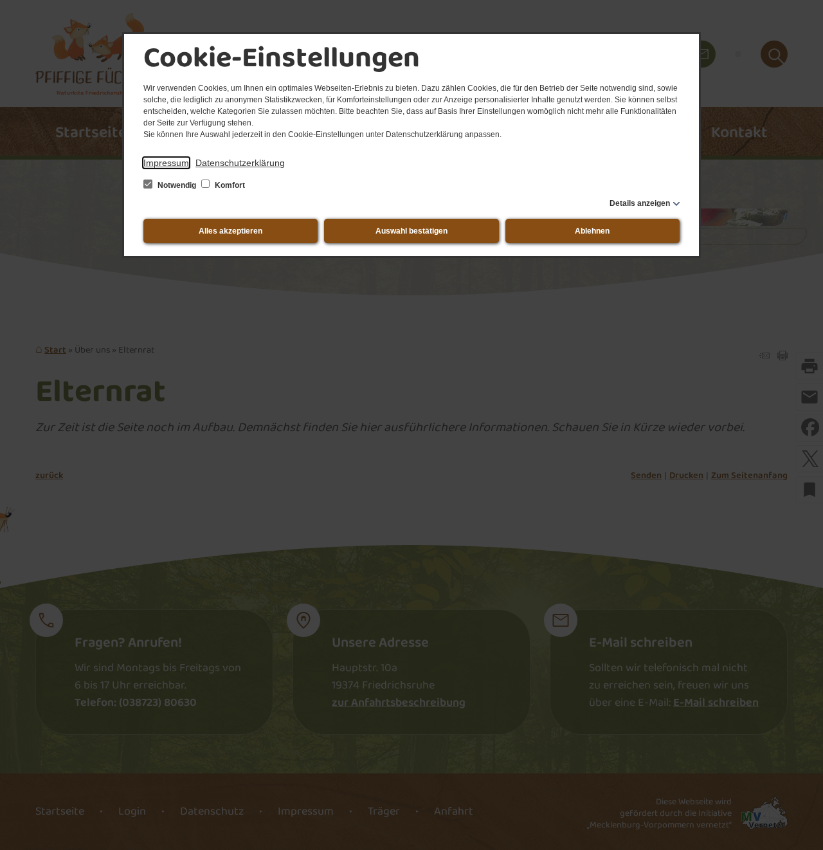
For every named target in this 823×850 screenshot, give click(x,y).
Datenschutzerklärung (240, 163)
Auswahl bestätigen (411, 231)
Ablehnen (592, 231)
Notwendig (177, 185)
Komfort (229, 185)
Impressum (166, 163)
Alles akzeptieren (230, 231)
